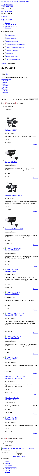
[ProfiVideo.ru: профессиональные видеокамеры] (17, 1)
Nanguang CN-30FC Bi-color (14, 195)
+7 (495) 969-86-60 (7, 6)
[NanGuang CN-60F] (11, 269)
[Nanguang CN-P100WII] (13, 248)
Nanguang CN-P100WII (12, 250)
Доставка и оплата (10, 24)
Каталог (4, 63)
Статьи (7, 462)
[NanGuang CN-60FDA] (12, 292)
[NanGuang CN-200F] (12, 398)
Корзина (7, 472)
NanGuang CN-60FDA (12, 294)
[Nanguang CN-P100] (12, 160)
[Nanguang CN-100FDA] (13, 336)
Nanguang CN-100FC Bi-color (14, 378)
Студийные (5, 84)
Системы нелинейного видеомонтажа (15, 47)
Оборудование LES (10, 35)
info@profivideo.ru (6, 11)
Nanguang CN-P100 (11, 162)
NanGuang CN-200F (11, 399)
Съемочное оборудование (12, 50)
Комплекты (5, 80)
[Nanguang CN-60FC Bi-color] (14, 313)
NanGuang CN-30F (11, 130)
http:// (8, 74)
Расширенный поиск (19, 456)
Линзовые (5, 85)
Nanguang (5, 89)
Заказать (35, 144)
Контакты (8, 28)
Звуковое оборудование (11, 38)
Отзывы (7, 23)
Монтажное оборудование (12, 41)
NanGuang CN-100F (11, 359)
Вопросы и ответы (11, 26)
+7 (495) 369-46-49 (7, 5)
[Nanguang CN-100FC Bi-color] (15, 377)
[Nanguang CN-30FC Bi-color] (12, 194)
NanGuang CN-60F (11, 271)
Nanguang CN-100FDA (12, 338)
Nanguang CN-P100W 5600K (14, 229)
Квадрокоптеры (9, 53)
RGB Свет (5, 90)
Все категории (6, 79)
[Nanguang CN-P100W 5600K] (12, 227)
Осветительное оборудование (13, 59)
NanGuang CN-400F (11, 419)
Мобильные (5, 82)
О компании (8, 465)
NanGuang (5, 87)
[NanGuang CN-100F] (12, 357)
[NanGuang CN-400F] (12, 417)
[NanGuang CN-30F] (12, 129)
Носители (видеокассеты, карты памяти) (15, 44)
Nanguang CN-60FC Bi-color (14, 315)
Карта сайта (8, 470)
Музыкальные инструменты (12, 56)
